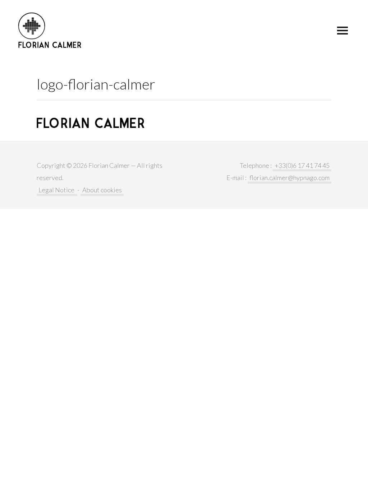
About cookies (102, 190)
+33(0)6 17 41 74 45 (302, 165)
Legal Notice (56, 190)
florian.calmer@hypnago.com (289, 178)
